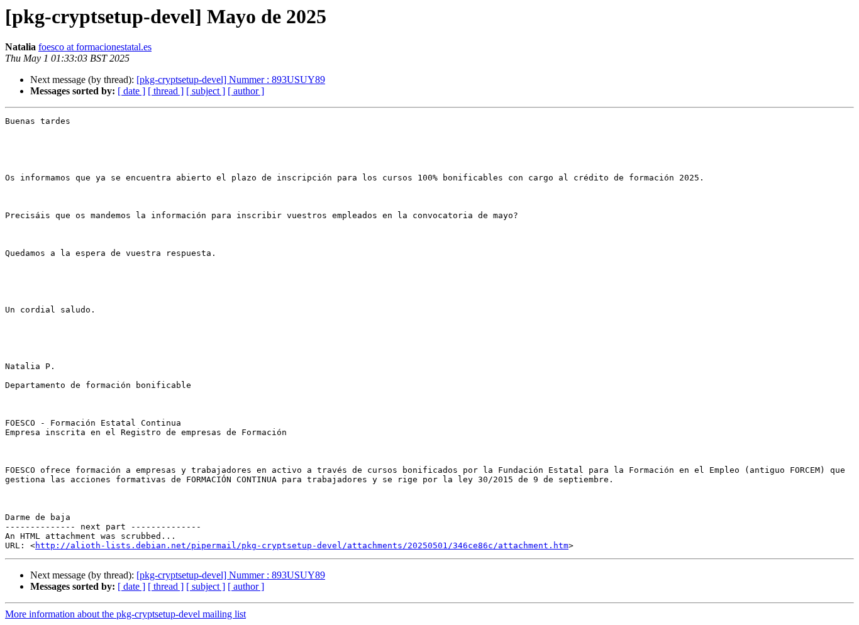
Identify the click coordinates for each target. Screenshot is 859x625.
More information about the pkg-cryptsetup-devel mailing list (125, 614)
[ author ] (246, 91)
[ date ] (131, 91)
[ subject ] (205, 91)
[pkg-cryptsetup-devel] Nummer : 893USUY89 (230, 79)
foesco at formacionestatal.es (95, 46)
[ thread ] (166, 91)
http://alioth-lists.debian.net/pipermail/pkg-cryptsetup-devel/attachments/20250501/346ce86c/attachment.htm (301, 545)
